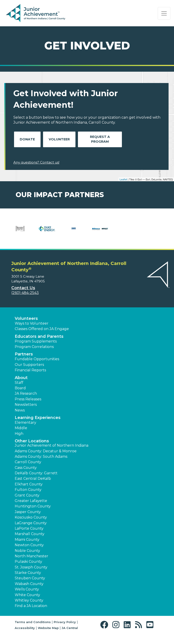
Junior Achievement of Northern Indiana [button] (51, 445)
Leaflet (123, 179)
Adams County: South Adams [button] (41, 456)
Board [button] (20, 388)
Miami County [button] (27, 539)
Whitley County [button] (29, 600)
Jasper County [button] (28, 512)
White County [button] (27, 595)
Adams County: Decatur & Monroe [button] (46, 451)
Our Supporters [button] (29, 364)
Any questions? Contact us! (36, 162)
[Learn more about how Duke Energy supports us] (47, 231)
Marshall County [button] (29, 534)
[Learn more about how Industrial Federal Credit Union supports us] (74, 231)
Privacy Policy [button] (65, 622)
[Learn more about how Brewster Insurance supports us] (20, 231)
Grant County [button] (27, 495)
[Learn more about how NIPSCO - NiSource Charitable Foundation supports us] (100, 231)
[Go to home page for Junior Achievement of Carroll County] (36, 13)
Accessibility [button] (25, 628)
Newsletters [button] (26, 404)
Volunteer (59, 139)
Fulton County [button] (28, 489)
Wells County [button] (27, 589)
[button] (105, 625)
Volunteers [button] (26, 318)
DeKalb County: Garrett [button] (36, 473)
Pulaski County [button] (28, 561)
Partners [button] (24, 354)
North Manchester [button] (31, 556)
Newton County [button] (29, 545)
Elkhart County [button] (29, 484)
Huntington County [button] (33, 506)
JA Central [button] (70, 628)
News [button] (20, 410)
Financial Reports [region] (30, 370)
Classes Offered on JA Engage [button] (42, 329)
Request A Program (100, 139)
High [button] (19, 433)
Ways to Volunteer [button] (31, 323)
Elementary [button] (25, 422)
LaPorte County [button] (29, 528)
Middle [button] (21, 428)
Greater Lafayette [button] (31, 501)
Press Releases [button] (28, 399)
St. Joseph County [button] (31, 567)
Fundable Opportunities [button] (37, 359)
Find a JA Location (31, 606)
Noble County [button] (27, 550)
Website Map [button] (48, 628)
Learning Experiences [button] (37, 418)
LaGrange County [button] (31, 523)
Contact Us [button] (23, 288)
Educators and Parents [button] (39, 336)
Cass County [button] (26, 467)
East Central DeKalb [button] (33, 478)
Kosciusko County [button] (31, 517)
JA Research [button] (26, 393)
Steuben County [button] (30, 578)
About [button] (21, 378)
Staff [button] (19, 382)
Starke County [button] (28, 572)
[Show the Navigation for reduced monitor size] (164, 13)
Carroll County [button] (28, 462)
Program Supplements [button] (36, 341)
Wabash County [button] (29, 584)
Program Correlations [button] (34, 347)
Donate (27, 139)
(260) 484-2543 (25, 293)
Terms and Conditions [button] (33, 622)
